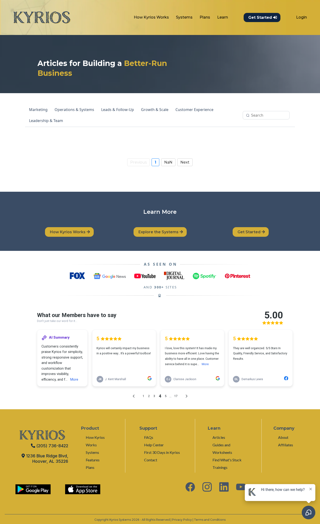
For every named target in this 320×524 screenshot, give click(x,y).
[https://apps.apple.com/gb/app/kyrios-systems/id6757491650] (83, 489)
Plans (205, 17)
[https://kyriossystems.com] (42, 17)
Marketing (38, 109)
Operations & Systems (74, 109)
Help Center (154, 445)
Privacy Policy (182, 519)
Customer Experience (194, 109)
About (283, 437)
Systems (184, 17)
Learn (222, 17)
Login (301, 17)
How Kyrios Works (151, 17)
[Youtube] (240, 486)
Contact (150, 460)
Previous (138, 162)
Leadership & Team (46, 120)
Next (185, 162)
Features (93, 460)
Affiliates (285, 445)
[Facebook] (190, 486)
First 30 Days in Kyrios (162, 452)
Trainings (219, 467)
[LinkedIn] (224, 486)
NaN (168, 162)
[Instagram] (207, 486)
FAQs (148, 437)
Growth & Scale (154, 109)
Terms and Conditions (210, 519)
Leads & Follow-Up (117, 109)
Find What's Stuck (227, 460)
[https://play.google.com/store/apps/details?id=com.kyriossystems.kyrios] (33, 489)
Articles (218, 437)
